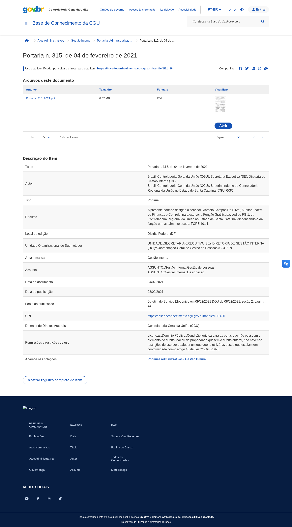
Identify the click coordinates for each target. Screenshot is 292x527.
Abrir (223, 126)
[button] (258, 9)
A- (235, 10)
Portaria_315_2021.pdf (40, 98)
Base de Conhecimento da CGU (66, 23)
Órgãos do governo (112, 9)
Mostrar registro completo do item (55, 380)
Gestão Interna (80, 40)
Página (220, 137)
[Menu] (26, 23)
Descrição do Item (40, 158)
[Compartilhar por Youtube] (27, 499)
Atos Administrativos (51, 40)
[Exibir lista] (49, 137)
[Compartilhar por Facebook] (38, 499)
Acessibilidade (187, 9)
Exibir (31, 137)
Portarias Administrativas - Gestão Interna (115, 40)
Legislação (167, 9)
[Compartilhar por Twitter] (60, 499)
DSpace (166, 522)
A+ (231, 10)
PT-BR (213, 9)
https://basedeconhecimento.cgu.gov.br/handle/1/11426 (135, 68)
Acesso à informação (142, 9)
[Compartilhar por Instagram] (49, 499)
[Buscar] (263, 21)
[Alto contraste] (242, 9)
